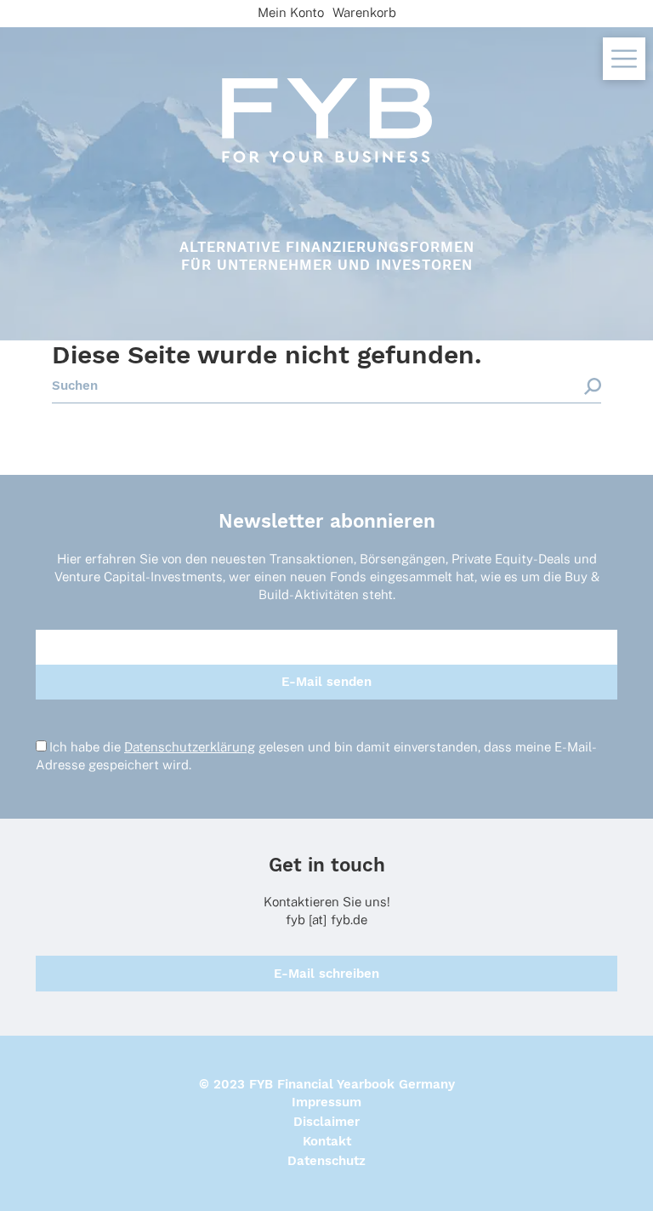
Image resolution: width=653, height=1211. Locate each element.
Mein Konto (291, 12)
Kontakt (327, 1141)
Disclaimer (326, 1121)
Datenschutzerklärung (189, 747)
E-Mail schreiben (326, 973)
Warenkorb (364, 12)
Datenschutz (326, 1160)
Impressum (326, 1102)
